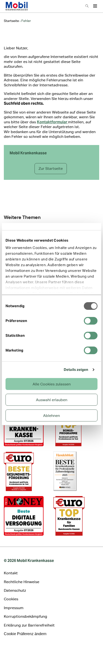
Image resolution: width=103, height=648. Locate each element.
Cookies (11, 599)
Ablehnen (51, 415)
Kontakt (11, 573)
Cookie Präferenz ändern (25, 634)
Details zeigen (76, 369)
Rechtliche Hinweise (21, 582)
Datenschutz (15, 590)
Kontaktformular (52, 121)
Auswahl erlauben (51, 400)
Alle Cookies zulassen (52, 384)
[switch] (90, 321)
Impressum (13, 608)
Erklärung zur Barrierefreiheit (29, 625)
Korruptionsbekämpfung (25, 616)
